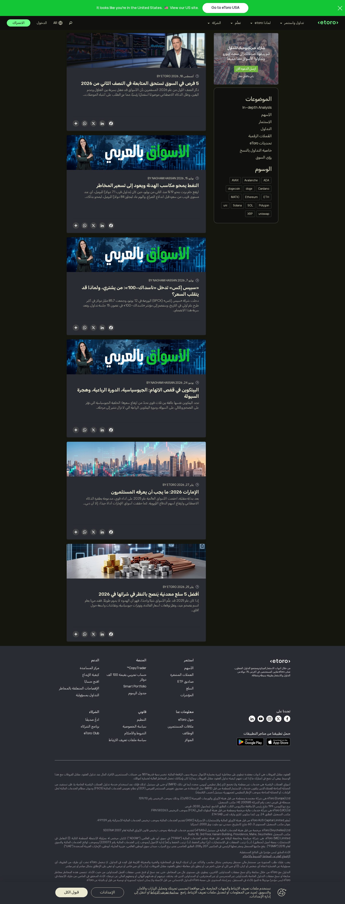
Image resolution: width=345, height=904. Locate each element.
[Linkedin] (252, 719)
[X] (93, 124)
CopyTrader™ (136, 668)
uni (225, 205)
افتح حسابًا (91, 681)
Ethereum (251, 197)
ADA (266, 180)
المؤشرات (187, 695)
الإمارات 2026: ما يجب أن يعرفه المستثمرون (155, 492)
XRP (250, 213)
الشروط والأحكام (135, 733)
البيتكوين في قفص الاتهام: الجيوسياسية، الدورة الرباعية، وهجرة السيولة (138, 393)
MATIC (235, 197)
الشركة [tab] (216, 23)
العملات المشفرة (182, 675)
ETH (266, 197)
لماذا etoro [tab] (263, 23)
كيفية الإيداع (90, 675)
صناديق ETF (185, 681)
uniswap (264, 213)
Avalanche (251, 180)
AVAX (235, 180)
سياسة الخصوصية (134, 726)
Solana (237, 205)
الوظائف (188, 733)
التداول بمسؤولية (87, 695)
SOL (250, 205)
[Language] (57, 23)
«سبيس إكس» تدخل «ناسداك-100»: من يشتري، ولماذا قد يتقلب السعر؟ (140, 291)
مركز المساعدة (89, 668)
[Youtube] (261, 719)
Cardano (263, 188)
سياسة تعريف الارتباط (164, 892)
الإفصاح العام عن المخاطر (276, 856)
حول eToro (186, 720)
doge (249, 188)
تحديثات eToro (261, 143)
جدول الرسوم (137, 693)
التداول (266, 129)
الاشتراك (19, 23)
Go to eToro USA (225, 8)
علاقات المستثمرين (181, 726)
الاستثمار (265, 122)
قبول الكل (71, 892)
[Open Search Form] (70, 23)
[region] (172, 893)
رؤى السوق (264, 157)
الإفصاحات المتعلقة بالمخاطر (79, 688)
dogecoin (234, 188)
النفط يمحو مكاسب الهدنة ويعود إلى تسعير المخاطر (148, 185)
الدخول (42, 23)
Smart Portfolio (134, 686)
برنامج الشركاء (90, 726)
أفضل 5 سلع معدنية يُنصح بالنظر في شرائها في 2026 (149, 594)
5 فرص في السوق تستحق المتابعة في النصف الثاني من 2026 (140, 83)
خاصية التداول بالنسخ (256, 150)
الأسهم (266, 115)
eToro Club (91, 733)
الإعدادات (107, 892)
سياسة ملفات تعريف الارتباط (127, 740)
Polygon (264, 205)
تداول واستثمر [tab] (294, 23)
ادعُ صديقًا (92, 720)
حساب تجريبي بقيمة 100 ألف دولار (126, 677)
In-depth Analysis (257, 107)
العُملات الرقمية (260, 136)
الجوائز (189, 740)
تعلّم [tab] (238, 23)
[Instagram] (269, 719)
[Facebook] (287, 719)
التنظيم (141, 720)
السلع (190, 688)
